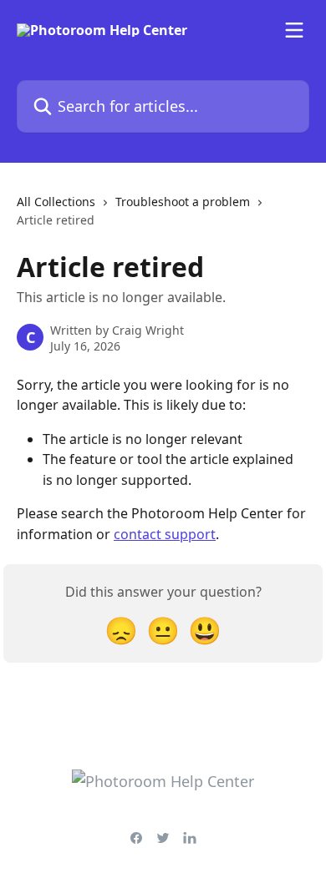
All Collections (56, 201)
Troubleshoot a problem (182, 201)
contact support (165, 534)
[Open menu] (294, 30)
